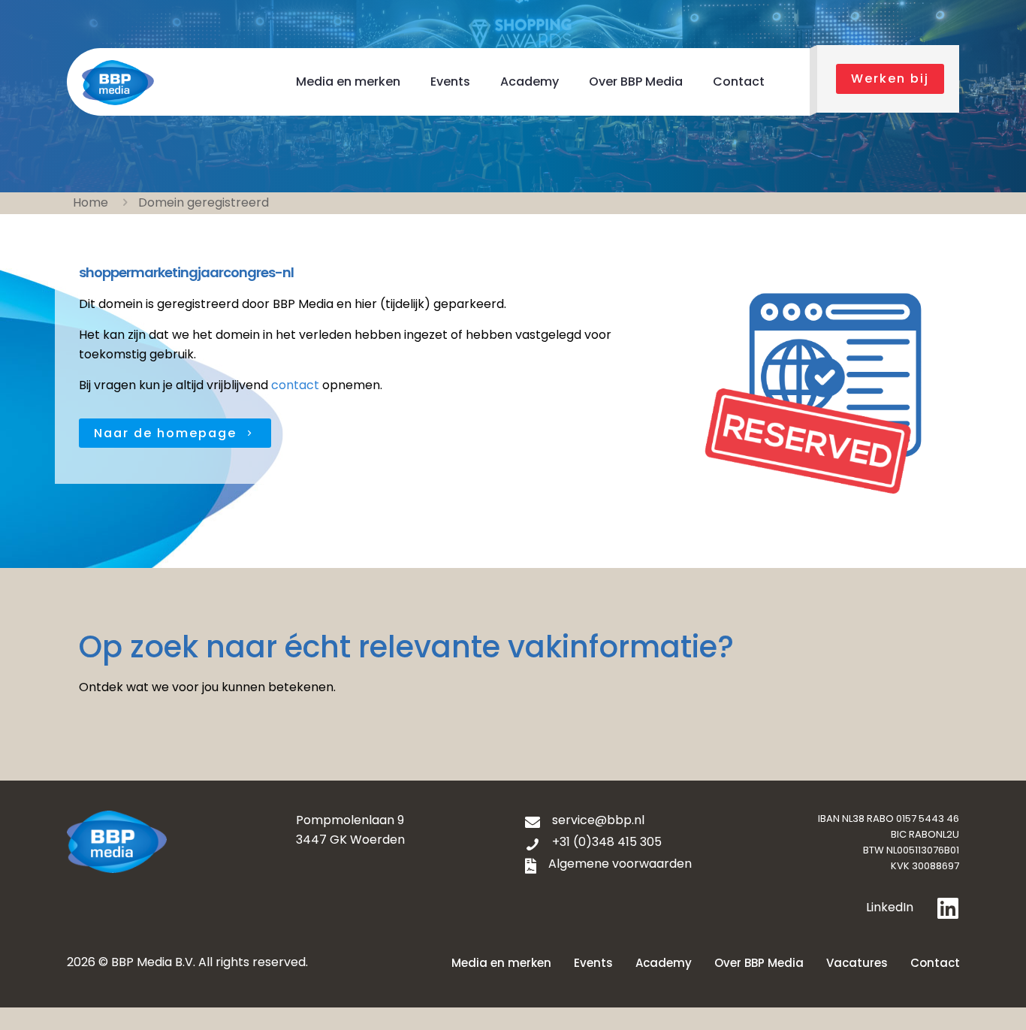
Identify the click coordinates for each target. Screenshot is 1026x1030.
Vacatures (857, 963)
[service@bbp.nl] (532, 822)
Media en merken (501, 963)
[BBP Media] (118, 82)
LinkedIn (889, 907)
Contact (935, 963)
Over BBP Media (759, 963)
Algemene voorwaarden (620, 863)
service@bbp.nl (598, 820)
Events (593, 963)
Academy (663, 963)
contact (295, 385)
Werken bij (890, 78)
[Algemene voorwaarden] (530, 866)
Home (90, 202)
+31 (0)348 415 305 (607, 841)
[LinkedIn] (947, 908)
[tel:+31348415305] (532, 844)
